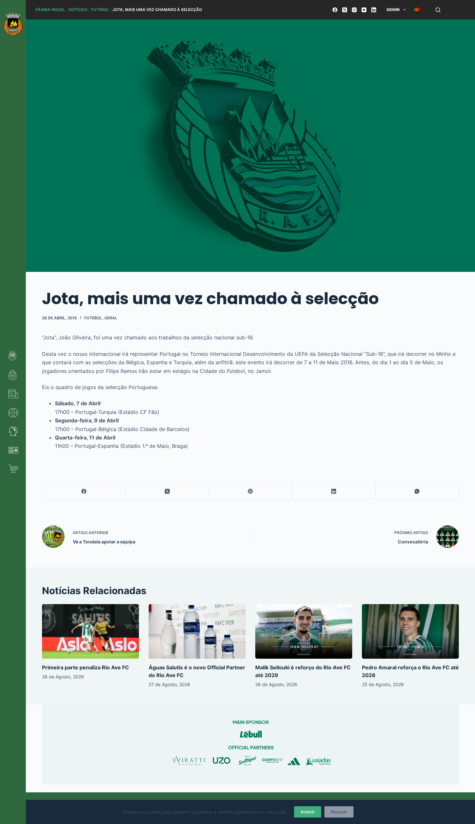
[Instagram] (354, 9)
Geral (110, 317)
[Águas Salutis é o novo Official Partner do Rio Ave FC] (197, 631)
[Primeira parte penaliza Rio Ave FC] (90, 631)
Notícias (78, 9)
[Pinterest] (250, 491)
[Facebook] (334, 9)
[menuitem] (417, 9)
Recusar (339, 811)
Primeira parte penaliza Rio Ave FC (85, 667)
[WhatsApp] (417, 491)
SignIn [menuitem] (393, 9)
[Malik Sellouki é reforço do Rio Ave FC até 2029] (303, 631)
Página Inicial (50, 9)
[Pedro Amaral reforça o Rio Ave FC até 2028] (410, 631)
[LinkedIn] (373, 9)
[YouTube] (364, 9)
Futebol (100, 9)
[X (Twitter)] (344, 9)
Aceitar (308, 811)
